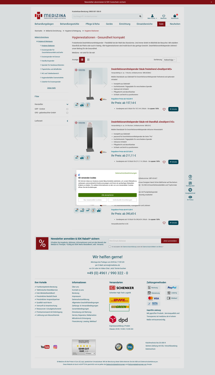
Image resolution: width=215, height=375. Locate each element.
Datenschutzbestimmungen (126, 173)
